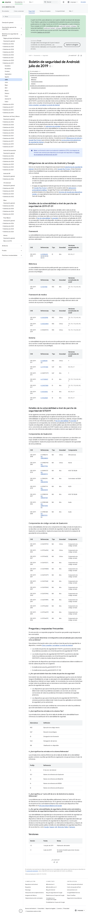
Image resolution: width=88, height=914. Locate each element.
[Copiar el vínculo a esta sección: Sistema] (37, 338)
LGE (56, 827)
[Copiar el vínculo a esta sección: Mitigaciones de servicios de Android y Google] (76, 163)
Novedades (5, 11)
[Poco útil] (81, 55)
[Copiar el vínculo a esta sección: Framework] (39, 232)
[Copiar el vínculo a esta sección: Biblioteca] (38, 264)
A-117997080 (44, 367)
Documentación (8, 7)
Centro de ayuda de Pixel (74, 887)
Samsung (72, 827)
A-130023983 (44, 317)
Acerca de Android (30, 908)
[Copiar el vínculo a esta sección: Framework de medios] (48, 295)
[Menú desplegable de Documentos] (25, 2)
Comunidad (40, 908)
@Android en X (50, 884)
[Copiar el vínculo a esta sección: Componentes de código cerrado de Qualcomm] (69, 523)
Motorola (61, 827)
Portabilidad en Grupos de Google (55, 902)
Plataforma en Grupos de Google (55, 895)
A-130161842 (44, 391)
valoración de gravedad (53, 126)
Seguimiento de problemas (74, 898)
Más (30, 2)
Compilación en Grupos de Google (51, 898)
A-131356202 (44, 254)
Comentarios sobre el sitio (33, 911)
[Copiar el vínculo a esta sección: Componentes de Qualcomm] (54, 434)
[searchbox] (11, 16)
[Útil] (78, 55)
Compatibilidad (60, 11)
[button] (10, 28)
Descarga (28, 890)
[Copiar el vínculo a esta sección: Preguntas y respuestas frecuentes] (65, 629)
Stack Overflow (71, 895)
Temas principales (45, 11)
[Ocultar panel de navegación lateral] (20, 911)
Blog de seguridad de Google (54, 892)
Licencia (59, 908)
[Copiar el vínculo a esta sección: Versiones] (40, 834)
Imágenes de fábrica (31, 895)
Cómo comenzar (19, 11)
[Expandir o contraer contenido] (40, 71)
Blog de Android (50, 890)
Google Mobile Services (73, 892)
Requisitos (28, 887)
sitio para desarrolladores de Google (50, 806)
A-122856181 (44, 361)
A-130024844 (44, 324)
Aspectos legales (50, 908)
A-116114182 (44, 287)
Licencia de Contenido (32, 871)
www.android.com (72, 890)
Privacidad (66, 908)
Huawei (51, 827)
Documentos (19, 2)
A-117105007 (44, 379)
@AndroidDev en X (51, 887)
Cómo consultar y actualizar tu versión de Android (44, 105)
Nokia (66, 827)
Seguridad (32, 11)
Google (46, 827)
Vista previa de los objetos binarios (34, 892)
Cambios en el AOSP (43, 32)
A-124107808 (44, 385)
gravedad (55, 218)
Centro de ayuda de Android (75, 884)
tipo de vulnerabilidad (43, 218)
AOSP (30, 55)
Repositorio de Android (31, 884)
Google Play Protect (64, 169)
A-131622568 (44, 398)
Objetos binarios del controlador (34, 898)
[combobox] (52, 2)
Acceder (83, 2)
